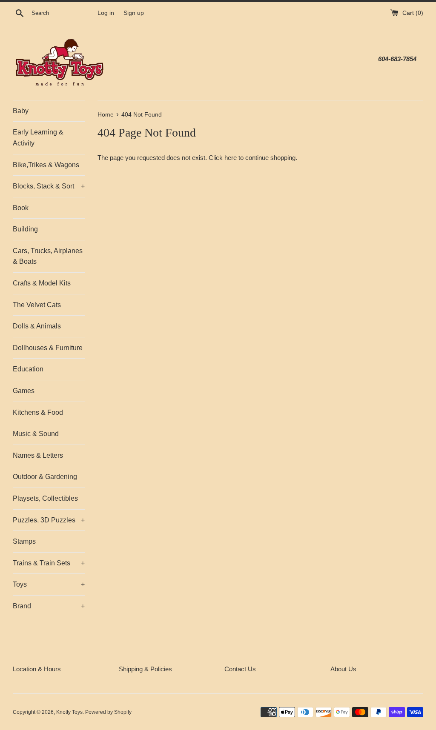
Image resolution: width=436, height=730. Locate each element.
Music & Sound (36, 433)
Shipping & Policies (145, 669)
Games (23, 390)
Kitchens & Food (38, 412)
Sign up (133, 13)
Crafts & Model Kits (42, 283)
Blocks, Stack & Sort (49, 186)
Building (25, 229)
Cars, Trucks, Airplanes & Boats (48, 256)
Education (28, 369)
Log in (106, 13)
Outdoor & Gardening (45, 476)
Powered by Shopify (108, 712)
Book (21, 207)
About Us (343, 669)
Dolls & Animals (37, 326)
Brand (49, 606)
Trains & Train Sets (49, 563)
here (230, 157)
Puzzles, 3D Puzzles (49, 520)
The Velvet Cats (37, 304)
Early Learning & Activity (38, 137)
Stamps (24, 541)
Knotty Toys (69, 712)
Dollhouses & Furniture (48, 347)
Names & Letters (38, 455)
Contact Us (240, 669)
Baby (21, 110)
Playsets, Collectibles (45, 498)
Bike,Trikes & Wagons (46, 164)
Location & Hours (37, 669)
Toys (49, 584)
